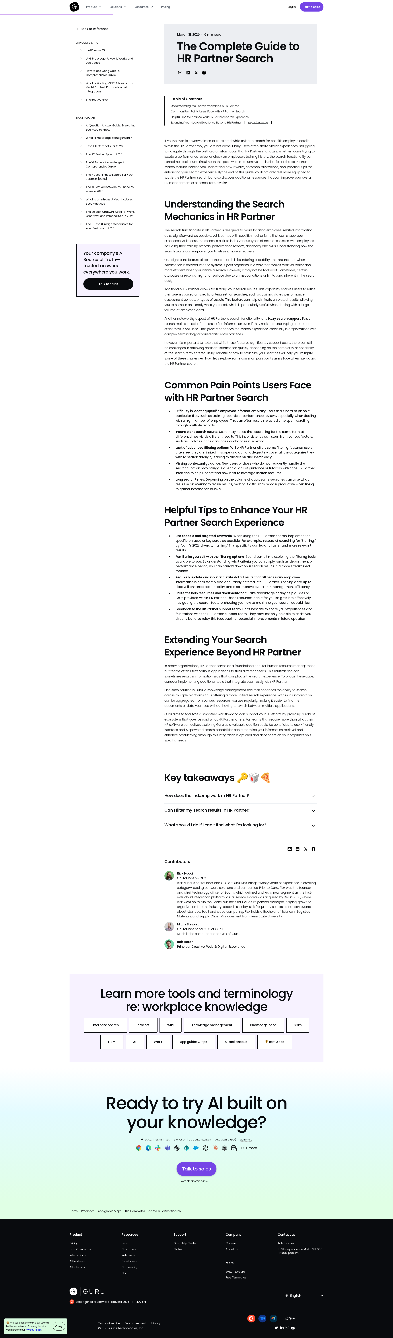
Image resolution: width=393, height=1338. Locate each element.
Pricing (165, 7)
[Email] (180, 72)
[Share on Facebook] (204, 72)
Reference (88, 1211)
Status (178, 1249)
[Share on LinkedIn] (188, 72)
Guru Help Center (185, 1243)
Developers (129, 1261)
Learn (125, 1243)
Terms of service (109, 1323)
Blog (125, 1273)
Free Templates (236, 1277)
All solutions (77, 1267)
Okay (58, 1326)
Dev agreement (135, 1323)
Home (74, 1211)
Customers (129, 1249)
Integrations (78, 1255)
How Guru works (80, 1249)
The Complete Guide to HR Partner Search (153, 1211)
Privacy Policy (33, 1329)
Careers (231, 1243)
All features (77, 1261)
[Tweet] (196, 72)
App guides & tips (109, 1211)
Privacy (155, 1323)
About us (232, 1249)
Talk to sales (311, 7)
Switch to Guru (235, 1272)
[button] (93, 7)
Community (129, 1267)
